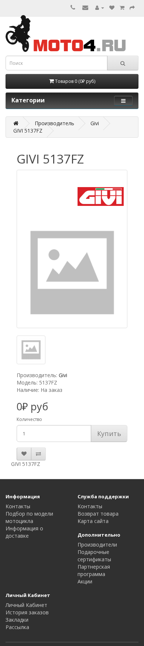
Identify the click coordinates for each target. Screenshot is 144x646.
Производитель (54, 123)
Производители (97, 544)
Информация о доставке (24, 532)
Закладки (17, 619)
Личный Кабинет (26, 604)
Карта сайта (93, 520)
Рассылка (17, 627)
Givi (94, 123)
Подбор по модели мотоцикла (29, 517)
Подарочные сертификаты (94, 555)
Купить (109, 433)
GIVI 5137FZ (27, 130)
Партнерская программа (94, 570)
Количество (29, 419)
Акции (85, 581)
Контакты (18, 506)
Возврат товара (98, 513)
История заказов (27, 612)
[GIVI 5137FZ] (72, 249)
